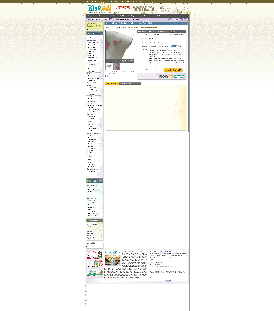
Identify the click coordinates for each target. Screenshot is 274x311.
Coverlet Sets (92, 53)
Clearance (90, 159)
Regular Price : (144, 38)
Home (86, 1)
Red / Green (91, 211)
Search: (88, 19)
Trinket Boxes (92, 92)
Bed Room (91, 119)
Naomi (89, 227)
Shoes (90, 135)
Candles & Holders (93, 109)
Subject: (152, 262)
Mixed (90, 209)
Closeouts (127, 19)
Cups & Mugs (92, 128)
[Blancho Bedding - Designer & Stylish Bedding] (100, 12)
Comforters (91, 67)
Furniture (90, 114)
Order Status (94, 1)
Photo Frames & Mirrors (95, 105)
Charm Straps (92, 139)
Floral (89, 187)
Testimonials (161, 16)
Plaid (89, 193)
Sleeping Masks (92, 176)
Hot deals (135, 19)
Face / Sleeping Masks (94, 90)
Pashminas (91, 148)
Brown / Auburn (92, 205)
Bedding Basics (92, 60)
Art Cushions (91, 74)
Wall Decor (91, 103)
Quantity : (145, 69)
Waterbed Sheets (93, 58)
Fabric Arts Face (92, 174)
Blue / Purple (91, 203)
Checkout (109, 1)
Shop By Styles (92, 185)
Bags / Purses (92, 88)
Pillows (90, 62)
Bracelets (90, 144)
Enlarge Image (128, 60)
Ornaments (91, 107)
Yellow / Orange (92, 215)
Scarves (90, 150)
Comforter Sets (92, 45)
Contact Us (153, 16)
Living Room (91, 116)
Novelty (90, 196)
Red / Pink (91, 213)
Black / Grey (91, 200)
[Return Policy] (95, 277)
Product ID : (144, 35)
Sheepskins (138, 16)
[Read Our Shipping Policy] (177, 47)
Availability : (144, 46)
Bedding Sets (90, 16)
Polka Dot (91, 189)
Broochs (90, 137)
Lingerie (90, 146)
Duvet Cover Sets (93, 43)
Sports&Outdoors (92, 169)
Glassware (91, 126)
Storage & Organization (95, 112)
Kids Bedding (92, 49)
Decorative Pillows (100, 16)
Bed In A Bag (91, 47)
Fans (89, 154)
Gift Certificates (129, 1)
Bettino (89, 231)
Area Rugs (131, 16)
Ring (89, 157)
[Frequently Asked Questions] (95, 259)
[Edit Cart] (90, 30)
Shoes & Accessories (94, 133)
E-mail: (151, 259)
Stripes (90, 191)
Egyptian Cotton (92, 238)
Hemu (89, 229)
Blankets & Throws (113, 16)
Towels (89, 121)
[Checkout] (97, 30)
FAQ (122, 1)
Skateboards (91, 171)
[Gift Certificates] (95, 268)
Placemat (90, 130)
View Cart (102, 1)
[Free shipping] (134, 10)
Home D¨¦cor (91, 164)
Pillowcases (91, 64)
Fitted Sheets (92, 71)
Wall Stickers (123, 16)
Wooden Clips (92, 142)
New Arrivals (91, 38)
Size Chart (139, 1)
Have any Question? (155, 264)
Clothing (90, 152)
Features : (145, 50)
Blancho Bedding (92, 224)
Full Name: (152, 257)
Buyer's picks (119, 19)
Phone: (171, 257)
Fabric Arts (90, 85)
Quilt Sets (91, 51)
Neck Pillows (91, 80)
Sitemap (116, 1)
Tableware (146, 16)
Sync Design (91, 233)
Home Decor (91, 97)
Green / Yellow (92, 207)
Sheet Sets (91, 55)
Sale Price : (145, 42)
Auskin (89, 236)
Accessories (91, 94)
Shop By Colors (92, 198)
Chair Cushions (92, 76)
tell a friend (112, 75)
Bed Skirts (91, 69)
